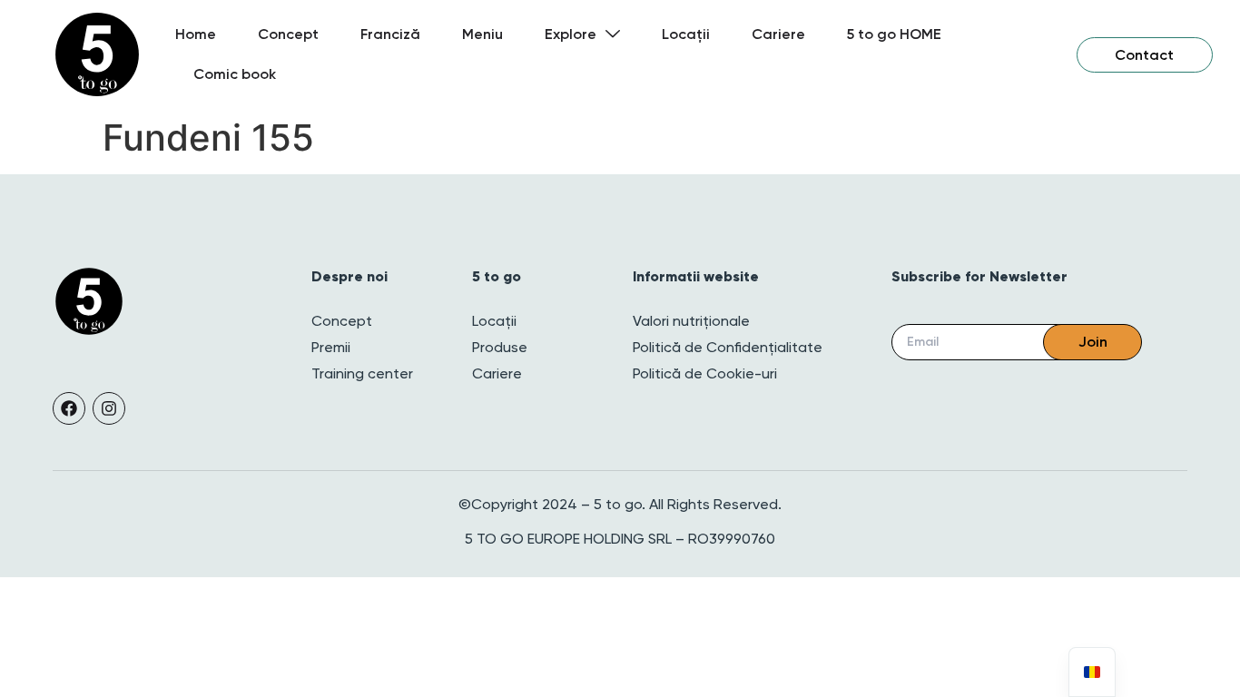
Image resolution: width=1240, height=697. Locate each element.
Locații (686, 34)
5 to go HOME (894, 34)
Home (195, 34)
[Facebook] (69, 408)
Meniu (482, 34)
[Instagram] (109, 408)
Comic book (234, 74)
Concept (288, 34)
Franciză (390, 34)
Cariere (778, 34)
